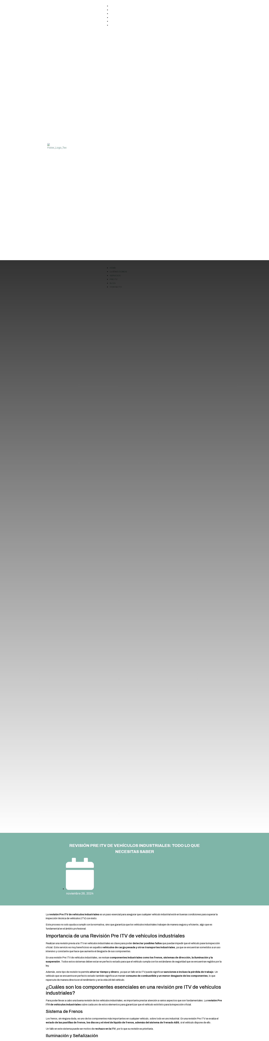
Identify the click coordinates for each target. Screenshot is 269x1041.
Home (115, 6)
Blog (115, 21)
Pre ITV (116, 18)
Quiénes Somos (120, 10)
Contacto (118, 25)
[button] (163, 146)
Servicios (117, 14)
